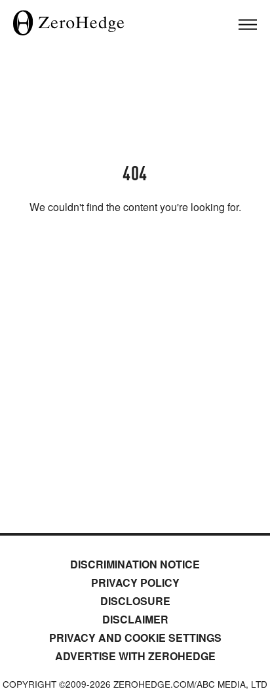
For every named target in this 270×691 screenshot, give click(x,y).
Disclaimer (135, 619)
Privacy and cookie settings (135, 637)
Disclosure (135, 600)
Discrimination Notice (135, 564)
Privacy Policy (135, 582)
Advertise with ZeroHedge (135, 655)
